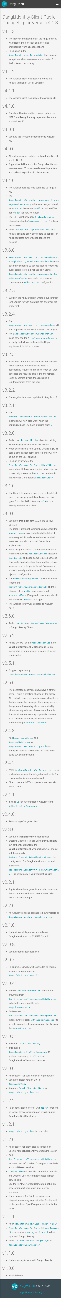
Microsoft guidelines (36, 722)
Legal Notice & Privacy (30, 1292)
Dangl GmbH (27, 1286)
